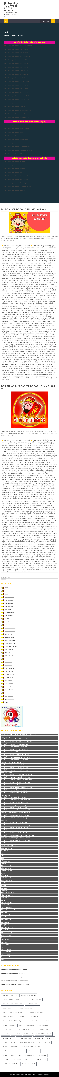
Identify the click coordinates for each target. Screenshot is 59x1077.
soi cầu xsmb (42, 1055)
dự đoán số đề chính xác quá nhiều (17, 461)
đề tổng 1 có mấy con (35, 494)
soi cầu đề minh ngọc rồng (19, 335)
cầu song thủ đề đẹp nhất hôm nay (34, 282)
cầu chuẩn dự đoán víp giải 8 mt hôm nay (13, 805)
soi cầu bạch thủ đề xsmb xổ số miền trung (21, 509)
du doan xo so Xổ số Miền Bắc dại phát (14, 1012)
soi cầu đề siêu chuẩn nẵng (29, 340)
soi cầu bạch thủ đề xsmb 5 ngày (32, 502)
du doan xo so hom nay (9, 1008)
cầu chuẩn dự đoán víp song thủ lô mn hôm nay (15, 840)
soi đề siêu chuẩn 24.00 (19, 372)
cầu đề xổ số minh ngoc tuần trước (27, 275)
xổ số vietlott (8, 609)
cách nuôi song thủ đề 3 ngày (14, 254)
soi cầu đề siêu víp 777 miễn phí (41, 342)
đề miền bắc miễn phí (47, 487)
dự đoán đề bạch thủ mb (39, 455)
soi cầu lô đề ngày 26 (43, 554)
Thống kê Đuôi (8, 665)
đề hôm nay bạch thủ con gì (34, 476)
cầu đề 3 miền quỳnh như (27, 267)
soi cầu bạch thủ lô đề (43, 509)
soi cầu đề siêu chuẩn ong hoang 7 (38, 534)
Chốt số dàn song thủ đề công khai (25, 288)
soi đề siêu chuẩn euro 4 (41, 565)
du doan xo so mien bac (26, 1008)
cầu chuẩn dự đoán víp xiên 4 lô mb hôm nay (14, 792)
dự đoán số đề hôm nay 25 (16, 299)
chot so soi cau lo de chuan (13, 290)
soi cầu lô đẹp (39, 1038)
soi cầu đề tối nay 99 (26, 346)
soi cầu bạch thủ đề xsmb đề (41, 310)
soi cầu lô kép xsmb (8, 1038)
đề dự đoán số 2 (21, 474)
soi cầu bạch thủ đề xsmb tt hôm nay (16, 316)
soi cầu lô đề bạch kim (9, 1042)
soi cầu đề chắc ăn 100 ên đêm (23, 320)
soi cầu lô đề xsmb (35, 363)
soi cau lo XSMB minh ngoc (40, 1029)
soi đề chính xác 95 (35, 562)
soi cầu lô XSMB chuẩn (24, 1038)
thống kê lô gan (5, 914)
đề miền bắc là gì (46, 485)
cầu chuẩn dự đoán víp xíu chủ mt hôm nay (14, 818)
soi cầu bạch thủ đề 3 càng (43, 307)
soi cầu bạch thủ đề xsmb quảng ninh (23, 314)
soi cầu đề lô (44, 519)
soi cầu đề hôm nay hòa (32, 325)
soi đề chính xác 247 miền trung (23, 368)
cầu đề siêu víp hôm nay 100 (24, 269)
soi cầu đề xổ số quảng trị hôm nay (16, 353)
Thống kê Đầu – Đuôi (10, 668)
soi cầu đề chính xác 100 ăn (39, 322)
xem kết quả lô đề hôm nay (10, 1064)
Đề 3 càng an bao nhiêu (28, 1064)
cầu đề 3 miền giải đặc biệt (17, 446)
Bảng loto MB (5, 939)
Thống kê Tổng (9, 671)
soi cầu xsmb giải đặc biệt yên (36, 560)
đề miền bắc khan (35, 485)
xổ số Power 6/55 (9, 615)
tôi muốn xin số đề (19, 569)
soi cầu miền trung (30, 1055)
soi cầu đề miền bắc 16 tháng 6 (39, 520)
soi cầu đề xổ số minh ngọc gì (22, 352)
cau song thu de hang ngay (44, 277)
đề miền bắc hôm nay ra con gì (36, 483)
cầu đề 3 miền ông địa (12, 267)
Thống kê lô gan (9, 652)
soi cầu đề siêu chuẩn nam (12, 340)
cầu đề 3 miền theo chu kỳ (44, 267)
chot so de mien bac (43, 288)
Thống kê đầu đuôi (9, 649)
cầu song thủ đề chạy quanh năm (20, 281)
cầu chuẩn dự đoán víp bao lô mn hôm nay (14, 822)
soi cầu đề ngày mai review (41, 337)
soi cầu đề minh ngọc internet (34, 333)
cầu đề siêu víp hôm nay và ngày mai (16, 271)
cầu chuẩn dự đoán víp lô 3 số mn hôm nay (14, 832)
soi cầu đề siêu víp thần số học (23, 344)
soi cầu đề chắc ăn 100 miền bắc (43, 320)
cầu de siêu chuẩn (32, 266)
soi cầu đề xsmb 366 (40, 547)
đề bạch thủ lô (35, 470)
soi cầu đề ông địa (44, 530)
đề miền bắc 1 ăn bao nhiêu (16, 477)
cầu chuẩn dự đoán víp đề (43, 444)
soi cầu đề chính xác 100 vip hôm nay (25, 324)
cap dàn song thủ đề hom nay (20, 262)
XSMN (6, 591)
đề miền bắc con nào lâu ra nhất (37, 479)
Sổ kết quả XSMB (9, 600)
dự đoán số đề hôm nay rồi (38, 301)
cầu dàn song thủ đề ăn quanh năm (22, 264)
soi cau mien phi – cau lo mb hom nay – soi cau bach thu (11, 7)
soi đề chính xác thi (25, 370)
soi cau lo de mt (7, 1029)
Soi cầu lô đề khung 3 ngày (10, 1046)
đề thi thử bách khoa (14, 492)
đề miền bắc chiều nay (20, 479)
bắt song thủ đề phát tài (14, 247)
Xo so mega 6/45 (9, 612)
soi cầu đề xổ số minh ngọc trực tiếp (32, 545)
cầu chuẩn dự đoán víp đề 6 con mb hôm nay (14, 749)
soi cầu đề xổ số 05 (41, 539)
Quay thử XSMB (9, 689)
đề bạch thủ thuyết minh (13, 472)
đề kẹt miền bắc (48, 476)
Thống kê (7, 625)
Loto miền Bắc (8, 680)
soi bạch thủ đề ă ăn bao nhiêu (13, 305)
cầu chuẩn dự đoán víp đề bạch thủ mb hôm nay (28, 387)
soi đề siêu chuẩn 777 (47, 372)
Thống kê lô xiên (9, 655)
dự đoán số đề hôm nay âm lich (35, 299)
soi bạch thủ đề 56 (10, 496)
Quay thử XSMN (9, 693)
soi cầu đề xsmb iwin (47, 355)
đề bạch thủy (46, 472)
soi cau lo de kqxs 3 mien (26, 1025)
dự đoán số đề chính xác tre (32, 297)
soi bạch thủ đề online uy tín (15, 498)
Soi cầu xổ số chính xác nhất (22, 1059)
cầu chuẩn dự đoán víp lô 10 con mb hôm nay (15, 744)
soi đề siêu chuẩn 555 (33, 372)
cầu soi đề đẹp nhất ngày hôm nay (15, 277)
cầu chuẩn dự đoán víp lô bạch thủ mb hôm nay (15, 777)
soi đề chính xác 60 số (41, 368)
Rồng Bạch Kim (34, 1016)
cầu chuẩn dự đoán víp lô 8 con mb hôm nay (14, 770)
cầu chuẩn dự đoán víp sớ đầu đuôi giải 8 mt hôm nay (17, 810)
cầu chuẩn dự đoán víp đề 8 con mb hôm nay (14, 752)
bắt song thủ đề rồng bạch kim (32, 247)
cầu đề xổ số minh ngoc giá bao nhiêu (17, 273)
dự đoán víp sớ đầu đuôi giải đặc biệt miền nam (15, 838)
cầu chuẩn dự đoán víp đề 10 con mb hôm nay (15, 754)
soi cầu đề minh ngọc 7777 (25, 331)
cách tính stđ (38, 258)
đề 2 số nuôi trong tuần (25, 466)
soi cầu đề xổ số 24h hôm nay (15, 348)
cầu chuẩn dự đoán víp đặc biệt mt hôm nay (14, 802)
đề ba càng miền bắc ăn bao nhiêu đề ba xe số (35, 468)
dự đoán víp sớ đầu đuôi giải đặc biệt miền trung (16, 812)
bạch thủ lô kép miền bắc (28, 995)
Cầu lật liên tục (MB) (10, 640)
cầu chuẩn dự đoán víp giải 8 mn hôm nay (13, 830)
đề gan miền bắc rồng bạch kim (14, 476)
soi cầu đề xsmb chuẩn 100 (32, 355)
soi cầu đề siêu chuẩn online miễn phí (19, 342)
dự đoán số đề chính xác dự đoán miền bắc (21, 294)
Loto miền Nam (9, 683)
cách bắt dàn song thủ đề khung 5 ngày (35, 249)
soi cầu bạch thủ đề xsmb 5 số (22, 310)
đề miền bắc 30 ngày (44, 477)
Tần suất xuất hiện (9, 674)
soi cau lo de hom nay (9, 1025)
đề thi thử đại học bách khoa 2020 (17, 494)
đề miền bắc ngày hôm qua (25, 489)
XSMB (6, 587)
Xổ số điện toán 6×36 (7, 892)
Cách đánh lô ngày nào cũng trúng (13, 1003)
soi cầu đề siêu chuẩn (17, 339)
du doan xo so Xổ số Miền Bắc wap (38, 1012)
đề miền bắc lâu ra (34, 487)
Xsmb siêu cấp (26, 245)
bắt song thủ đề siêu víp (14, 249)
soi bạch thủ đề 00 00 (36, 303)
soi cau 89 (31, 307)
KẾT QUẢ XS (5, 850)
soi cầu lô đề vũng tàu (21, 363)
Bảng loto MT (5, 942)
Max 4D (7, 621)
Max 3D (7, 618)
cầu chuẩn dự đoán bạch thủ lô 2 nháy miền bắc (15, 739)
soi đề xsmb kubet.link (32, 567)
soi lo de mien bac (41, 376)
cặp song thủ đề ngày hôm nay (41, 262)
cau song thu (31, 277)
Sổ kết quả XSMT (9, 606)
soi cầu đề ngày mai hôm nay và (23, 337)
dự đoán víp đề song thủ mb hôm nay (23, 209)
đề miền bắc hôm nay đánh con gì (15, 483)
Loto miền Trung (9, 686)
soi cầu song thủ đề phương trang (27, 558)
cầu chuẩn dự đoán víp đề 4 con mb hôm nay (14, 746)
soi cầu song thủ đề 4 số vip (34, 556)
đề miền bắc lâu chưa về (20, 487)
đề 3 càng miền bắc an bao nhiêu (44, 466)
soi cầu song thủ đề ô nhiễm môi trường (19, 365)
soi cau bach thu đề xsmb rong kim (26, 507)
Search (3, 579)
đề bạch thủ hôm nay (11, 470)
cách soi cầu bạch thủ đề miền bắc (35, 254)
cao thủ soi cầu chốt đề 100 (30, 260)
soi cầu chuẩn (17, 1034)
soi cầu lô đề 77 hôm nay (35, 550)
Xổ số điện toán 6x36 (10, 628)
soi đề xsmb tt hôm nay (28, 376)
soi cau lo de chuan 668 (31, 1021)
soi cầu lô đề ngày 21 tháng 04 (43, 361)
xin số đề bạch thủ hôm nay (32, 378)
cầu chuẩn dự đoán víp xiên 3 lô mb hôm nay (14, 790)
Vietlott (3, 873)
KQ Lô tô (3, 937)
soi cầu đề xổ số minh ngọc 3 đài (33, 350)
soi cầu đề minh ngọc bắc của (43, 331)
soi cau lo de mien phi (43, 1025)
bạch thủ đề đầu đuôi (45, 440)
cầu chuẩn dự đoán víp (32, 1003)
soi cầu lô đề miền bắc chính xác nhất (13, 1051)
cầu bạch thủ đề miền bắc (26, 444)
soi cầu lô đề (50, 1038)
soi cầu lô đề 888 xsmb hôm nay (15, 359)
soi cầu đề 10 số (43, 511)
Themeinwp (46, 1074)
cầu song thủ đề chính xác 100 (41, 281)
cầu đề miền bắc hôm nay (30, 448)
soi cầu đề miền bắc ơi (15, 329)
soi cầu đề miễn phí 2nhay (30, 329)
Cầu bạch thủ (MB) (10, 637)
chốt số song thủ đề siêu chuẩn (14, 292)
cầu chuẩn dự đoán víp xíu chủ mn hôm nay (14, 843)
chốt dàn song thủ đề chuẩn (20, 286)
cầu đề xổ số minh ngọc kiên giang (40, 273)
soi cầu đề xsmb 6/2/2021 (16, 355)
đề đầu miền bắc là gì (34, 474)
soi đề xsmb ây (32, 374)
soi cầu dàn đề (28, 1034)
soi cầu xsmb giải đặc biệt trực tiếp (36, 367)
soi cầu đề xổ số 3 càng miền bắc (35, 348)
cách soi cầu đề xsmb (44, 442)
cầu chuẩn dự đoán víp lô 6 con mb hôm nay (14, 767)
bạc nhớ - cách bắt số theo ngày (12, 999)
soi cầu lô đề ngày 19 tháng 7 (23, 361)
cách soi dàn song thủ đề (16, 256)
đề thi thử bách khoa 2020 (29, 492)
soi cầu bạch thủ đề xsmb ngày (34, 505)
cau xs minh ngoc (42, 284)
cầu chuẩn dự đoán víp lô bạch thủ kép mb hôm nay (16, 774)
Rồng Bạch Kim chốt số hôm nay (12, 1021)
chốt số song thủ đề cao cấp (32, 290)
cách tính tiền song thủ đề (12, 260)
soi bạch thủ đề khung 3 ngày (33, 305)
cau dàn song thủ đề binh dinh (43, 264)
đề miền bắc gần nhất (17, 481)
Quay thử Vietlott (9, 699)
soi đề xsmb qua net (14, 376)
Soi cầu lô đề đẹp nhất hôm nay (12, 1055)
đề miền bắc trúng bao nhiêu (44, 489)
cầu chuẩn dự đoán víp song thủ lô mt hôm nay (15, 815)
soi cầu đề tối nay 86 (13, 346)
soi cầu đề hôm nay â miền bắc (14, 325)
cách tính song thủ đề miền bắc (23, 258)
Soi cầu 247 (6, 1034)
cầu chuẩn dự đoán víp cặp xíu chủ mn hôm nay (15, 825)
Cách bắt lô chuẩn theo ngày (33, 999)
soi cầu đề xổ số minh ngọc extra (41, 543)
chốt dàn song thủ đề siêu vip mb (40, 286)
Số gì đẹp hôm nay (6, 848)
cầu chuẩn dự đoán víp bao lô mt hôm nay (13, 797)
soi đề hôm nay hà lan (38, 563)
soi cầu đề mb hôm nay (11, 327)
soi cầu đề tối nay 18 (39, 537)
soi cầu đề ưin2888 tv (41, 346)
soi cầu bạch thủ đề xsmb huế (34, 312)
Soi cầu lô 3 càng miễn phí (43, 1034)
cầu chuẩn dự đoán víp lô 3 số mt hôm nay (14, 807)
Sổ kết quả (4, 863)
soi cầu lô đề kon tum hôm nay (35, 359)
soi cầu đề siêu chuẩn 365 (32, 339)
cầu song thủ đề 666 (33, 279)
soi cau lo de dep (47, 1021)
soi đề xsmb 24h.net (22, 374)
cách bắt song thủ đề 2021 (22, 251)
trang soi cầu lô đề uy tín (14, 378)
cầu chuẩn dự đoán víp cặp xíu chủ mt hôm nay (15, 799)
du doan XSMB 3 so (8, 1016)
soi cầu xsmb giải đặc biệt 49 (15, 367)
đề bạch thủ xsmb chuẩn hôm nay (31, 472)
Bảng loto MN (5, 944)
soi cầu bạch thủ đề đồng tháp (38, 500)
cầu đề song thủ (33, 271)
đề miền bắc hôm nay (31, 481)
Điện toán (4, 890)
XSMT (6, 594)
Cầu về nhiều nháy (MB (8, 910)
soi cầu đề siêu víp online (46, 535)
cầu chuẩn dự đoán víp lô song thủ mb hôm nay (15, 782)
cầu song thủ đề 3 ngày (18, 279)
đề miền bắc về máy (37, 491)
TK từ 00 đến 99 (9, 677)
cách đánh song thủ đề (11, 253)
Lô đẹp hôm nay (21, 1016)
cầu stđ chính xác (30, 284)
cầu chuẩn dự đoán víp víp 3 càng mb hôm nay (15, 785)
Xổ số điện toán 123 (10, 631)
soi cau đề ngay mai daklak (44, 528)
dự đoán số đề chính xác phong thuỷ (42, 296)
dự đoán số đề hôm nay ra (20, 301)
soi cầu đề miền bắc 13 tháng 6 (28, 327)
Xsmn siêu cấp (5, 820)
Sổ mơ (6, 702)
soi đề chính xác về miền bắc (41, 370)
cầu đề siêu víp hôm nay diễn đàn (14, 449)
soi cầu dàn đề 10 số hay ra (15, 318)
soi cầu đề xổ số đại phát (14, 350)
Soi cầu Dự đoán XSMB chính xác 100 (35, 318)
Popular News (46, 21)
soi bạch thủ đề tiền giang (18, 307)
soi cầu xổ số (6, 1059)
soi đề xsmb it (42, 374)
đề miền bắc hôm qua (23, 485)
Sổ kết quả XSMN (9, 603)
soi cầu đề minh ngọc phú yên (45, 526)
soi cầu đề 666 (9, 320)
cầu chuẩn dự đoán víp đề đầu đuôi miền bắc (14, 759)
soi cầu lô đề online (33, 1051)
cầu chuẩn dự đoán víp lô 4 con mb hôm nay (14, 765)
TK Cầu (3, 900)
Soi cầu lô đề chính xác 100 (27, 1042)
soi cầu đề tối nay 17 (39, 344)
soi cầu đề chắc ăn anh (22, 322)
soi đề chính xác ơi (13, 370)
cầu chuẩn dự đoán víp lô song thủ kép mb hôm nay (16, 779)
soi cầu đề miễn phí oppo (46, 329)
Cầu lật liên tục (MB (7, 905)
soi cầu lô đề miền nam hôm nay (41, 552)
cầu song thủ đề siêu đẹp (16, 284)
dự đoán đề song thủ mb (33, 292)
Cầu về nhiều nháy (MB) (11, 646)
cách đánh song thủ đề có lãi (29, 253)
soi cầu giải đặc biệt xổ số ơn (29, 357)
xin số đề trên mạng (47, 378)
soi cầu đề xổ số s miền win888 (38, 353)
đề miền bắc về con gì (23, 491)
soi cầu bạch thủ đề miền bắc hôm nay (32, 309)
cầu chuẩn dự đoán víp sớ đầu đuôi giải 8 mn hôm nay (17, 835)
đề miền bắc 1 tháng (31, 477)
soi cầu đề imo (44, 325)
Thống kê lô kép (9, 659)
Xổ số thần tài (8, 634)
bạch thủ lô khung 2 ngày (10, 995)
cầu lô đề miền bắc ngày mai (41, 453)
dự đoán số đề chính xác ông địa (18, 296)
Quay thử (4, 947)
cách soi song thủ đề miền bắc (35, 256)
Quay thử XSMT (9, 696)
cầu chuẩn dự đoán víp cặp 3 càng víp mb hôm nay (16, 741)
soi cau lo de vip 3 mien (22, 1029)
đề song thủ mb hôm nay (20, 303)
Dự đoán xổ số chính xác (8, 845)
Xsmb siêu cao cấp (15, 245)
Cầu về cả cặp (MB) (10, 643)
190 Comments (26, 571)
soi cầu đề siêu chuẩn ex (35, 532)
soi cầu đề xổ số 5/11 (40, 541)
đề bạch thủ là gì (24, 470)
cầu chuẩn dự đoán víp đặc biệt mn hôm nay (14, 827)
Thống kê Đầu (8, 662)
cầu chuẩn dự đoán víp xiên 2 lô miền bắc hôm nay (16, 787)
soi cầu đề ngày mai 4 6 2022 (38, 335)
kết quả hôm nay (9, 597)
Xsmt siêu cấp (5, 795)
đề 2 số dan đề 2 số (11, 466)
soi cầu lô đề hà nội (44, 1042)
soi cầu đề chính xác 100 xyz (38, 517)
